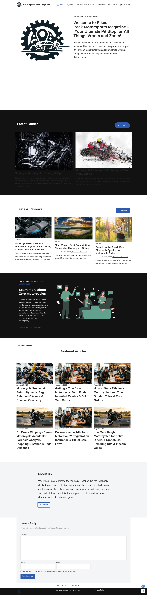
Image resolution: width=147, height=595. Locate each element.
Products (18, 239)
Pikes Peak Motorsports (41, 253)
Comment (24, 534)
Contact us (75, 585)
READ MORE (44, 505)
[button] (93, 4)
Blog (57, 585)
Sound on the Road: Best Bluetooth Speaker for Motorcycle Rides (110, 250)
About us (65, 585)
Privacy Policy (99, 590)
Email (58, 562)
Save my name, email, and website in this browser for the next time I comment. (49, 571)
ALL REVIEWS (122, 210)
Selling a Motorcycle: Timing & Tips (38, 173)
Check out (31, 327)
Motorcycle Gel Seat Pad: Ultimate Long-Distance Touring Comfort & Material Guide (33, 246)
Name (23, 562)
